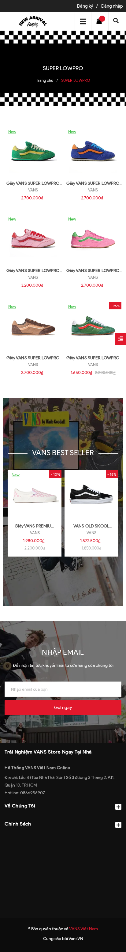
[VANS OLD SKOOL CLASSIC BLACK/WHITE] (91, 494)
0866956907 (32, 792)
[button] (63, 839)
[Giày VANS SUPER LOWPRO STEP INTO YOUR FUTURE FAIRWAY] (93, 326)
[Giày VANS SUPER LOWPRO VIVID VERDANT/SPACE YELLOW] (33, 151)
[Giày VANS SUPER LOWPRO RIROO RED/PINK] (33, 238)
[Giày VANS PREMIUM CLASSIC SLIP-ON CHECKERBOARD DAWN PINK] (34, 494)
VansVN (76, 938)
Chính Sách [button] (18, 824)
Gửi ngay (63, 707)
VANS (33, 190)
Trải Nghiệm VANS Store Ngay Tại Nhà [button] (48, 752)
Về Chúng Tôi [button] (20, 806)
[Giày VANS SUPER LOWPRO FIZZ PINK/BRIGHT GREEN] (93, 238)
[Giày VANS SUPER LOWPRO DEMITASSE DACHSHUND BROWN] (33, 326)
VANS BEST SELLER (63, 452)
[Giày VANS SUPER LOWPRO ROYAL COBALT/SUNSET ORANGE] (93, 151)
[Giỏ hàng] (100, 21)
